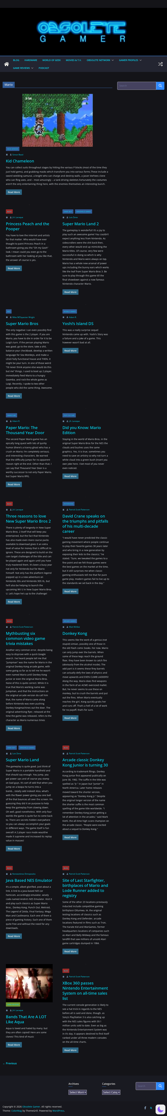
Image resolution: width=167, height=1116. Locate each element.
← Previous (10, 1063)
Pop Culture (69, 415)
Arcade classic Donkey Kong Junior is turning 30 (85, 762)
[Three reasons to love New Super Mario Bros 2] (29, 499)
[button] (112, 60)
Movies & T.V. (74, 60)
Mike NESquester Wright (23, 317)
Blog (16, 60)
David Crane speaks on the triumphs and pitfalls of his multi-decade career (85, 523)
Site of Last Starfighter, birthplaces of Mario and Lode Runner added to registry (85, 888)
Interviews (68, 504)
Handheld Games (83, 211)
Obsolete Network (98, 60)
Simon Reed (17, 154)
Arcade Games (70, 621)
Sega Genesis (12, 149)
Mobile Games (70, 311)
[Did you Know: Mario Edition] (85, 410)
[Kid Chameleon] (57, 120)
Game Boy (68, 211)
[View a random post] (160, 64)
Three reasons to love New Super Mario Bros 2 (28, 518)
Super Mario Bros (22, 323)
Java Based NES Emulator (29, 880)
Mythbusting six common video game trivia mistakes (25, 638)
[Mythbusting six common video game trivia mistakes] (29, 616)
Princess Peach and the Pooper (27, 226)
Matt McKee (74, 626)
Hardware (30, 60)
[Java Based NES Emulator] (29, 863)
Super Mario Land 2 (80, 223)
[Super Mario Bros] (29, 307)
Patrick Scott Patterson (79, 509)
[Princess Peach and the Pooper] (29, 207)
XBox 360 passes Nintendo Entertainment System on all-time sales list (85, 990)
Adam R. (72, 317)
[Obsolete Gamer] (6, 64)
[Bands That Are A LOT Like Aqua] (29, 983)
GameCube (11, 415)
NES (8, 311)
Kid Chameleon (20, 161)
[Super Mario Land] (29, 743)
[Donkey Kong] (85, 616)
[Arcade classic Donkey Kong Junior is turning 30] (85, 743)
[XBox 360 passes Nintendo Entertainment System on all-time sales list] (85, 966)
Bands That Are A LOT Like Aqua (26, 1019)
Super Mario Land (22, 759)
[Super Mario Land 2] (85, 207)
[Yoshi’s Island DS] (85, 307)
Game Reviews (21, 68)
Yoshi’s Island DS (77, 323)
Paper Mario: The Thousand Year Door (25, 430)
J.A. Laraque (17, 217)
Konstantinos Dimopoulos (24, 873)
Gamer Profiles (128, 60)
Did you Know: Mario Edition (81, 430)
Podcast (44, 68)
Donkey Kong (74, 633)
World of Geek (51, 60)
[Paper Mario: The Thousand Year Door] (29, 410)
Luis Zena (73, 217)
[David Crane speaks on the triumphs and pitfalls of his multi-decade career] (85, 499)
